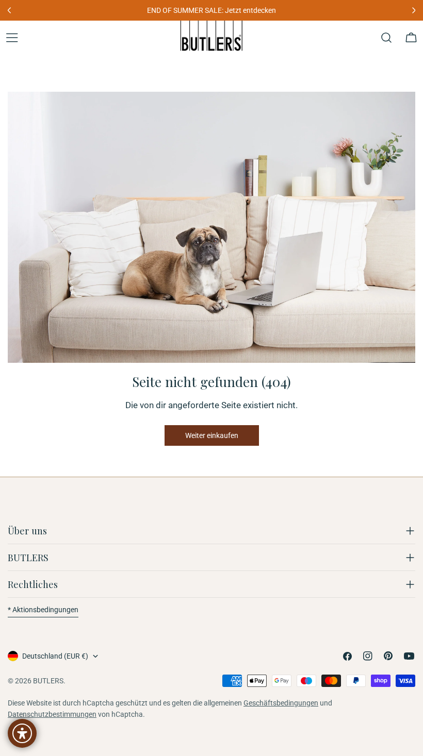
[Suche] (386, 37)
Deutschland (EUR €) (55, 656)
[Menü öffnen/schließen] (12, 37)
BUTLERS (48, 681)
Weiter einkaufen (211, 435)
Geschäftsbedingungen (280, 703)
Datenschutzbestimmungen (52, 714)
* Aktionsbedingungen (43, 610)
